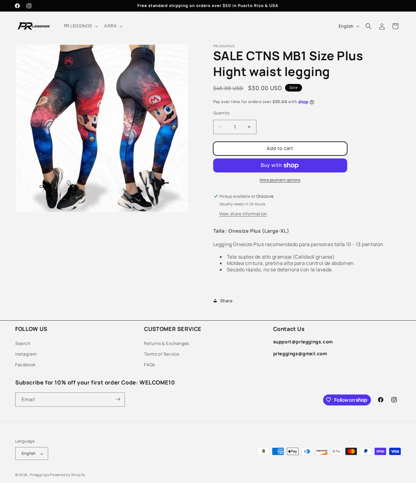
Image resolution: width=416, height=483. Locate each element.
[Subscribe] (118, 399)
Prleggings (39, 475)
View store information (243, 214)
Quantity (221, 113)
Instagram (26, 353)
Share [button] (226, 301)
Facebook (25, 364)
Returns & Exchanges (166, 343)
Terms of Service (161, 353)
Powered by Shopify (67, 475)
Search (22, 343)
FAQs (149, 364)
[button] (80, 25)
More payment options (280, 179)
